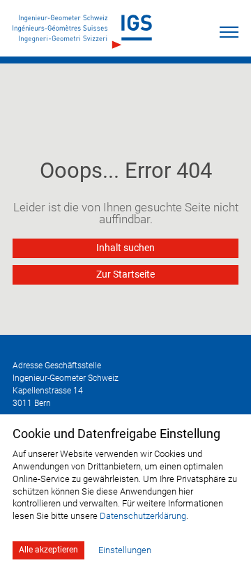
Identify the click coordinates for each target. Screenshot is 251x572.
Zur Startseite (125, 274)
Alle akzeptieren (48, 550)
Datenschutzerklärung (143, 516)
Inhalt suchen (125, 248)
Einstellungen (124, 550)
